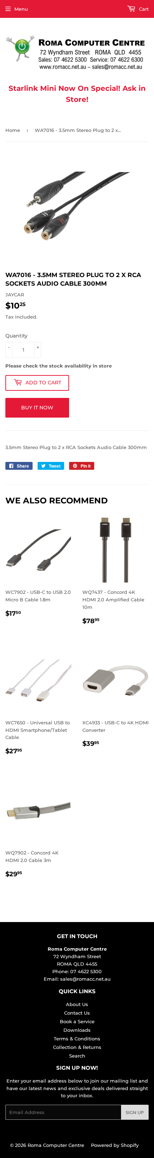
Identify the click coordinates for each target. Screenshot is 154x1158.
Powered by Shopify (115, 1145)
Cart (143, 9)
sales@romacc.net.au (85, 979)
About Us (77, 1004)
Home (12, 130)
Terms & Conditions (77, 1038)
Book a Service (77, 1021)
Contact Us (77, 1013)
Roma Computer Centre (56, 1145)
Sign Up (135, 1112)
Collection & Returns (77, 1047)
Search (77, 1056)
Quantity (16, 335)
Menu (21, 9)
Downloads (77, 1030)
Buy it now (37, 407)
